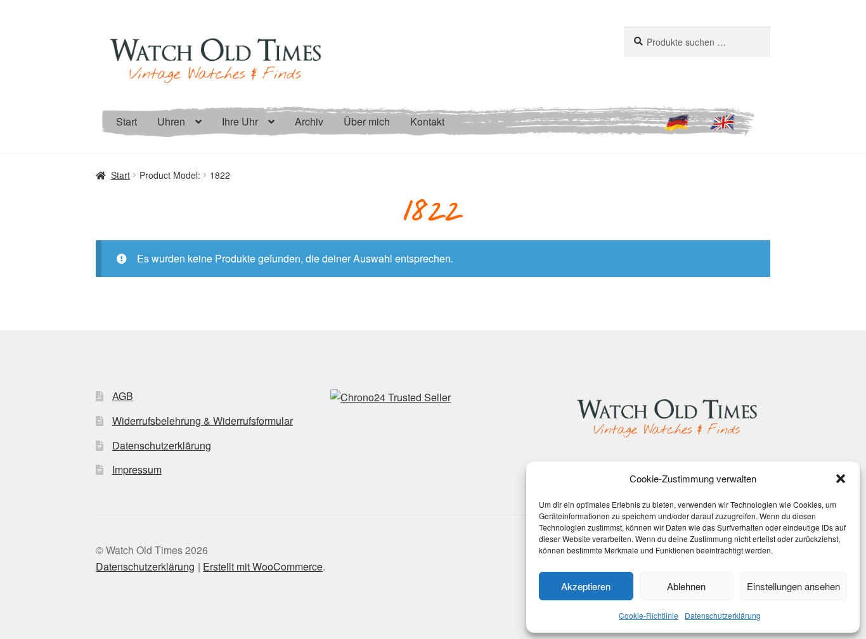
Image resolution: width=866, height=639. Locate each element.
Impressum (137, 469)
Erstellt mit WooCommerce (263, 566)
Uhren (171, 121)
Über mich (367, 121)
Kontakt (427, 121)
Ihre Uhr (240, 121)
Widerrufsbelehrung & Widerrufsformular (202, 420)
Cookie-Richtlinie (648, 615)
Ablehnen (686, 586)
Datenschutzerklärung (723, 615)
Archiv (309, 121)
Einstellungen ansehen (793, 586)
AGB (122, 396)
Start (126, 121)
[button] (840, 478)
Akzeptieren (586, 586)
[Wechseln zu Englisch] (722, 128)
